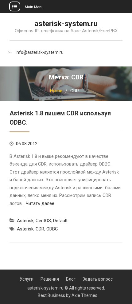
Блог (71, 279)
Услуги (26, 279)
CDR (40, 229)
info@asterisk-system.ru (40, 52)
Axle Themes (84, 295)
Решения (50, 279)
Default (60, 220)
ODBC (52, 229)
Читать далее (40, 203)
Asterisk (25, 220)
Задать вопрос (98, 279)
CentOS (43, 220)
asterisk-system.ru (66, 23)
